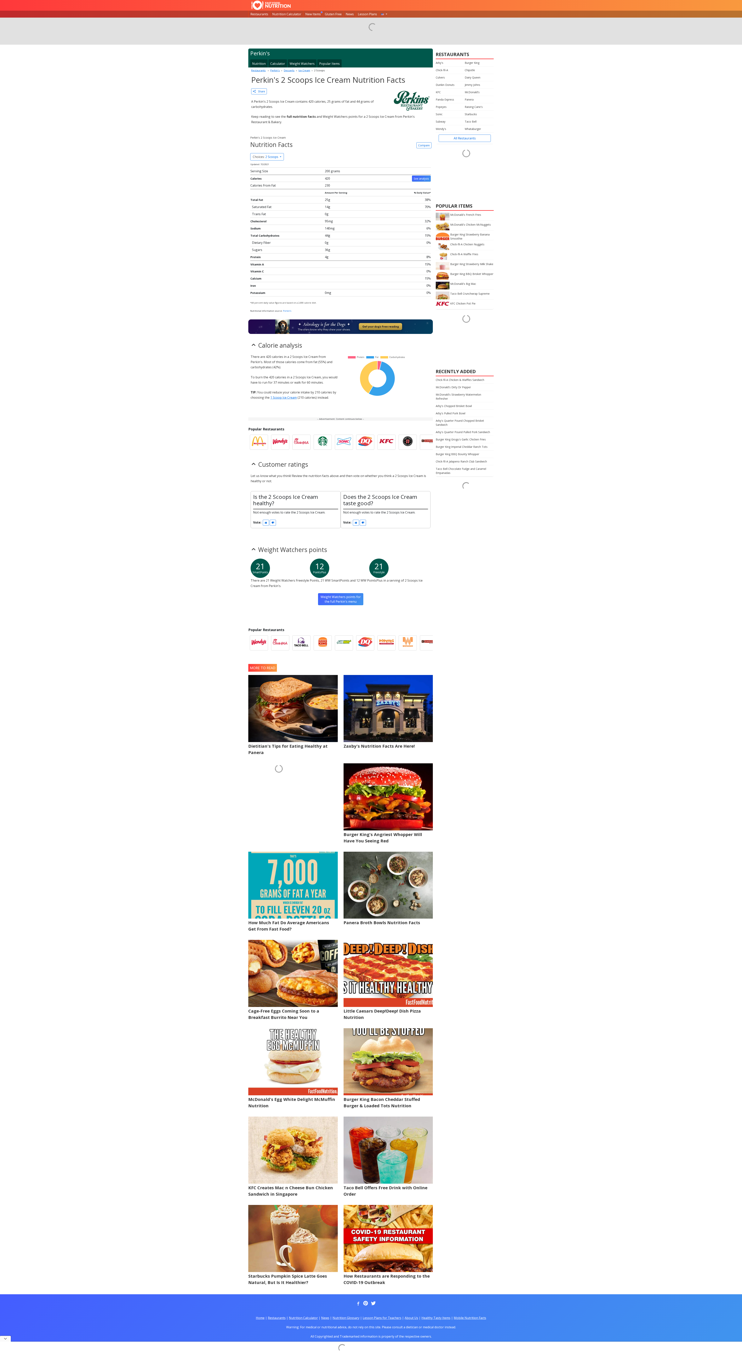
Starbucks (471, 114)
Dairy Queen (472, 77)
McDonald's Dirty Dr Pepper (453, 387)
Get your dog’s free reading (380, 326)
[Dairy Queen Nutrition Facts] (365, 442)
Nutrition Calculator (286, 14)
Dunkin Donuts (445, 85)
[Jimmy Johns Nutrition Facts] (408, 442)
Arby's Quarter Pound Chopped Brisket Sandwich (460, 423)
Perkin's (287, 310)
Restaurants (259, 14)
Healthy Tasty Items (435, 1318)
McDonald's (472, 92)
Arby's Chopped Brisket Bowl (454, 406)
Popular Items (329, 63)
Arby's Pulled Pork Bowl (450, 413)
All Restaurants (465, 138)
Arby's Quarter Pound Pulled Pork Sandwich (463, 432)
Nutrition (259, 63)
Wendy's (441, 129)
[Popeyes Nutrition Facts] (386, 642)
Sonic (439, 114)
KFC (438, 92)
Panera (469, 99)
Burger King (472, 63)
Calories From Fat (263, 185)
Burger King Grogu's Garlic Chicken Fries (461, 439)
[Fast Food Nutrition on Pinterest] (365, 1303)
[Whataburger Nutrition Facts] (408, 642)
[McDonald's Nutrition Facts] (259, 442)
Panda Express (445, 99)
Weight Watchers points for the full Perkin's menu (341, 599)
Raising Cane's (474, 107)
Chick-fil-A (442, 70)
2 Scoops (266, 157)
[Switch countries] (384, 14)
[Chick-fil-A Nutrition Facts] (301, 442)
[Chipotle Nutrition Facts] (429, 442)
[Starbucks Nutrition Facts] (323, 442)
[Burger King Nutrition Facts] (323, 642)
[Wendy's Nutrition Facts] (280, 442)
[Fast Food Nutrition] (271, 5)
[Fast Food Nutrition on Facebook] (357, 1303)
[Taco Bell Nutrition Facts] (301, 642)
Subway (440, 121)
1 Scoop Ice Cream (283, 397)
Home (260, 1318)
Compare (424, 145)
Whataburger (473, 129)
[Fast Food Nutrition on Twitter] (373, 1303)
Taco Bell (471, 121)
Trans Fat (259, 214)
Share (260, 91)
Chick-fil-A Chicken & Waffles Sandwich (460, 380)
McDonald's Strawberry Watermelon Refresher (458, 396)
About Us (411, 1318)
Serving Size (259, 171)
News (350, 14)
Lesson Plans (367, 14)
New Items (313, 14)
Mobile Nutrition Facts (470, 1318)
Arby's (439, 63)
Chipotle (470, 70)
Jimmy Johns (472, 85)
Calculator (277, 63)
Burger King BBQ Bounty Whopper (457, 454)
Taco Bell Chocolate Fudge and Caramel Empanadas (461, 471)
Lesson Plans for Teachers (382, 1318)
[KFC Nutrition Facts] (386, 442)
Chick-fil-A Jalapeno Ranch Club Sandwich (461, 461)
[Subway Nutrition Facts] (344, 642)
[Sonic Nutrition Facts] (344, 442)
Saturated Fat (261, 207)
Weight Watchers (302, 63)
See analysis (421, 178)
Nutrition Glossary (346, 1318)
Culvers (440, 77)
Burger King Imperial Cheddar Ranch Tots (462, 447)
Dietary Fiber (261, 243)
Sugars (257, 250)
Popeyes (441, 107)
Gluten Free (333, 14)
